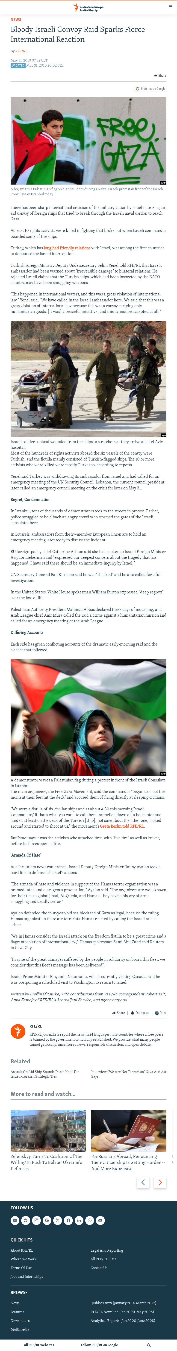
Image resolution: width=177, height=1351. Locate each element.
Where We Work (24, 1259)
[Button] (160, 76)
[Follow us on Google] (47, 1220)
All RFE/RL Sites (103, 1259)
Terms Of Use (21, 1268)
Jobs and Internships (27, 1277)
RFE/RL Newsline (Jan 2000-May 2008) (122, 1312)
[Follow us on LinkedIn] (79, 1220)
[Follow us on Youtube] (15, 1220)
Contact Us (99, 1268)
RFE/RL (21, 51)
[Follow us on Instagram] (36, 1220)
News (16, 20)
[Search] (149, 1345)
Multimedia (20, 1329)
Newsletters (20, 1321)
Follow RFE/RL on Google (99, 1345)
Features (17, 1312)
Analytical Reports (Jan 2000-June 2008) (123, 1321)
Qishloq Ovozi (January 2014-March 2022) (123, 1303)
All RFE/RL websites (39, 1345)
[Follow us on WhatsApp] (89, 1220)
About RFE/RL (22, 1251)
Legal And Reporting (107, 1251)
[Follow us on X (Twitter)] (57, 1220)
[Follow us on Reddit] (25, 1220)
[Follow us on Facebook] (68, 1220)
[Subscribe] (100, 1220)
